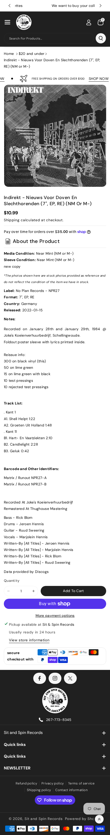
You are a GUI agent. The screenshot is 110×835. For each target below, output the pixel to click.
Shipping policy (39, 790)
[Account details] (88, 22)
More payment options (55, 615)
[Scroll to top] (99, 819)
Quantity (11, 580)
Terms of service (81, 783)
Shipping (12, 220)
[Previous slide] (9, 5)
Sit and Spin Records (23, 732)
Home (9, 53)
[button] (7, 22)
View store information (29, 640)
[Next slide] (100, 5)
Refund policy (26, 783)
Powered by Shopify (83, 818)
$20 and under (32, 53)
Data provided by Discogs (26, 571)
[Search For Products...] (101, 38)
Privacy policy (52, 783)
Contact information (71, 790)
